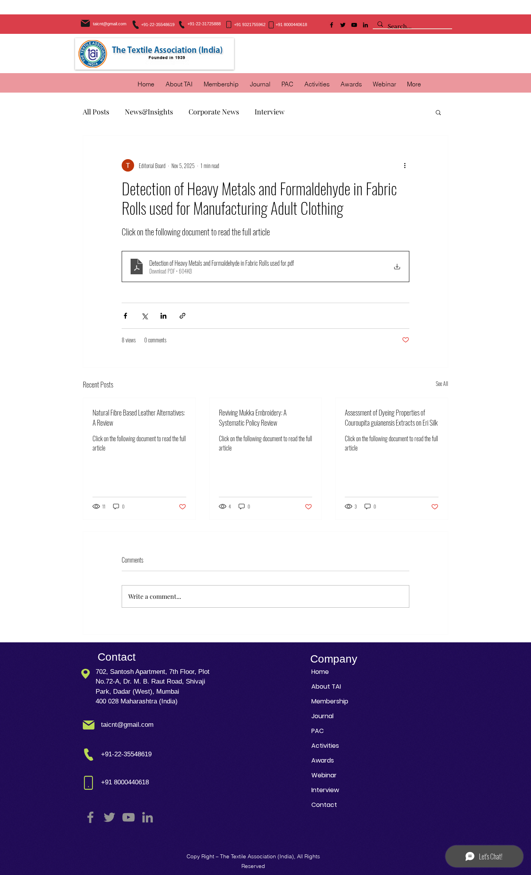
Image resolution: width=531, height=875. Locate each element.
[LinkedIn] (365, 24)
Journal (322, 716)
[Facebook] (331, 24)
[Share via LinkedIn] (163, 315)
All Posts (96, 111)
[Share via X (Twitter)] (144, 315)
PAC (317, 730)
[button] (317, 84)
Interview (270, 111)
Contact (324, 804)
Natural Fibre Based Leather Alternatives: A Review (139, 417)
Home (320, 671)
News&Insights (149, 111)
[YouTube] (354, 24)
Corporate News (214, 111)
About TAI (326, 686)
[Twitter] (342, 24)
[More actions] (404, 165)
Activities (325, 745)
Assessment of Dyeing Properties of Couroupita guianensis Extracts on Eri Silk (391, 417)
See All (442, 383)
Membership (329, 701)
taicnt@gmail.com (109, 23)
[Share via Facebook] (125, 315)
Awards (322, 760)
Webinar (324, 775)
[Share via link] (182, 315)
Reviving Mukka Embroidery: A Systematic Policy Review (252, 417)
